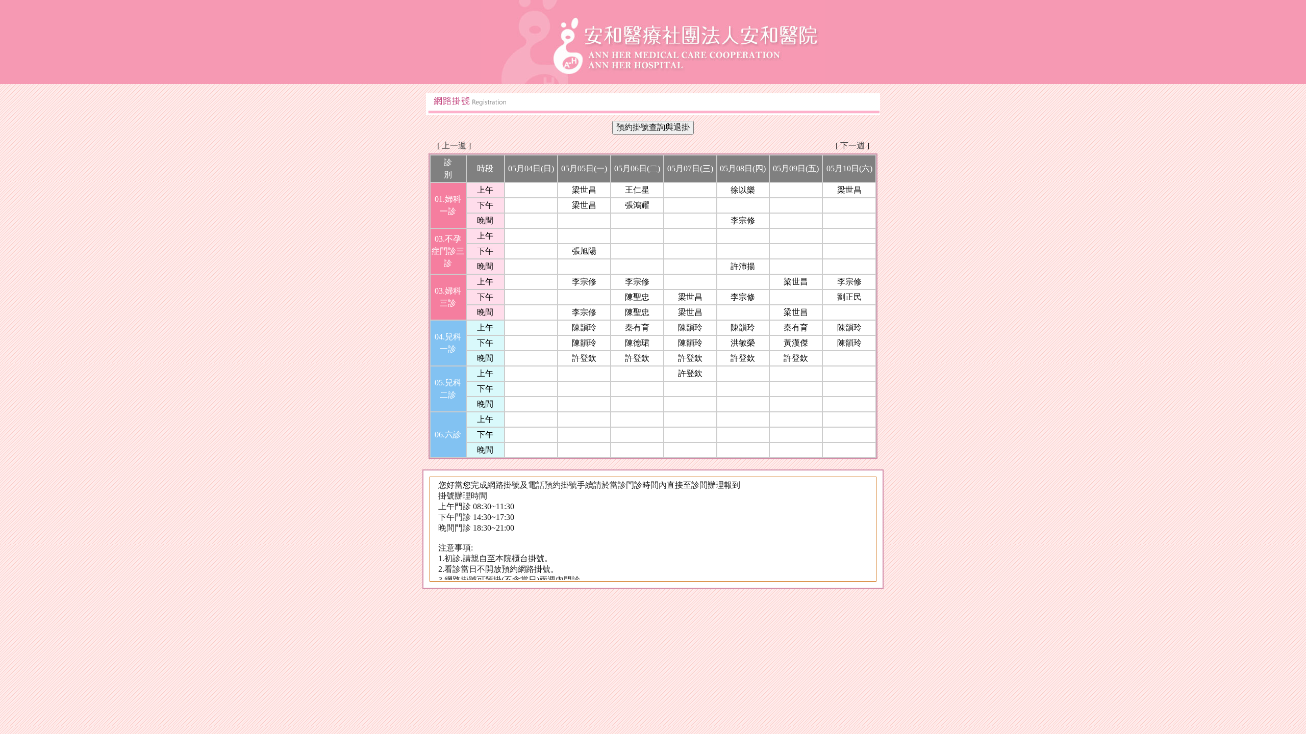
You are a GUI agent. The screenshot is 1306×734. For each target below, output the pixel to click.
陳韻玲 (584, 327)
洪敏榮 (743, 342)
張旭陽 (584, 251)
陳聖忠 (637, 297)
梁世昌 (584, 190)
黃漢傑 (796, 342)
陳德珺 (637, 342)
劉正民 (849, 297)
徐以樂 (743, 190)
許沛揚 (743, 266)
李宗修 (743, 220)
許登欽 (584, 358)
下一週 (852, 145)
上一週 (454, 145)
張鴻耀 (637, 205)
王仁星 (637, 190)
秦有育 (637, 327)
